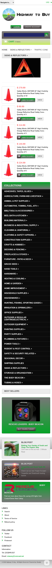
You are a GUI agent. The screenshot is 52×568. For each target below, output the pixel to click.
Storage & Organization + (18, 373)
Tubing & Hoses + (13, 383)
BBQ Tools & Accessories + (19, 211)
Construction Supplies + (18, 240)
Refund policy (9, 522)
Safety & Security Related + (20, 353)
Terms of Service (10, 518)
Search (7, 511)
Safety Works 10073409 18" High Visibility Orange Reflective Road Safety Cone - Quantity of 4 (32, 131)
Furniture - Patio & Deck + (18, 259)
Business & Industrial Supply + (21, 225)
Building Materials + (15, 220)
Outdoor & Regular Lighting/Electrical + (16, 318)
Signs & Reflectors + (21, 50)
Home (4, 50)
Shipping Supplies (14, 363)
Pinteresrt (8, 540)
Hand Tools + (11, 269)
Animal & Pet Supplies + (17, 201)
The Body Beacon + (14, 378)
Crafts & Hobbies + (14, 245)
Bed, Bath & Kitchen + (16, 216)
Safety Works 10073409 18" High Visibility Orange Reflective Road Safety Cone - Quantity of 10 (32, 93)
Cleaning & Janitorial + (17, 230)
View (40, 100)
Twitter (6, 534)
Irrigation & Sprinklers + (18, 308)
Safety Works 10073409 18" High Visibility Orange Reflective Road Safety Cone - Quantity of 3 (32, 112)
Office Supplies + (13, 313)
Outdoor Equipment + (16, 324)
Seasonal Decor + (14, 358)
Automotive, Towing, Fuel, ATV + (21, 206)
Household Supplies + (16, 293)
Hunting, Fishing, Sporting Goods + (23, 303)
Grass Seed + (11, 264)
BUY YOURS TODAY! (26, 429)
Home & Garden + (13, 283)
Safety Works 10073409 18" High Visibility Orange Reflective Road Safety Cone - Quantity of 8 (32, 168)
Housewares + (12, 298)
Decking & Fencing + (15, 249)
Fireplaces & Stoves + (16, 254)
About (6, 515)
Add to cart (28, 100)
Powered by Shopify (35, 562)
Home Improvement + (15, 288)
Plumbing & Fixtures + (16, 339)
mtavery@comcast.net (15, 556)
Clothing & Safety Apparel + (20, 235)
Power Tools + (12, 344)
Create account (32, 27)
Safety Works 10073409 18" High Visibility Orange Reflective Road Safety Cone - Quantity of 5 (32, 149)
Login (17, 27)
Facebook (8, 537)
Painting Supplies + (14, 329)
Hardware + (11, 274)
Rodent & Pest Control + (18, 349)
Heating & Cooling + (15, 279)
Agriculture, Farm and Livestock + (23, 196)
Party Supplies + (13, 334)
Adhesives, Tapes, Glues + (18, 191)
